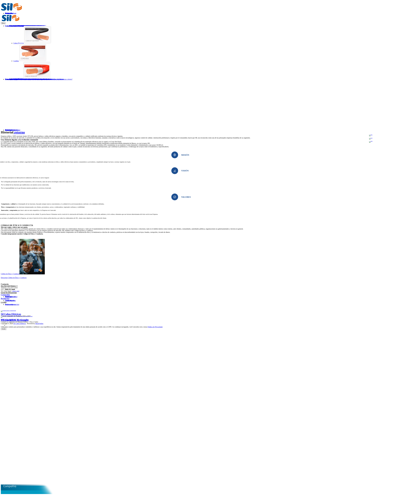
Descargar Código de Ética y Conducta (13, 278)
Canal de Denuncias (9, 293)
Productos (5, 298)
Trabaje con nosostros (12, 130)
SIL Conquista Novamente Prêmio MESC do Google (15, 319)
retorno (19, 132)
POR (390, 17)
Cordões (16, 61)
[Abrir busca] (387, 83)
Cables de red (9, 300)
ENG (396, 17)
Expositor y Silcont (18, 79)
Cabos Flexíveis (18, 43)
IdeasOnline (39, 323)
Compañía (5, 295)
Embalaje (15, 79)
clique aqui (15, 291)
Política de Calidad (11, 297)
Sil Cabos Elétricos (11, 314)
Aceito (4, 329)
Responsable (9, 304)
